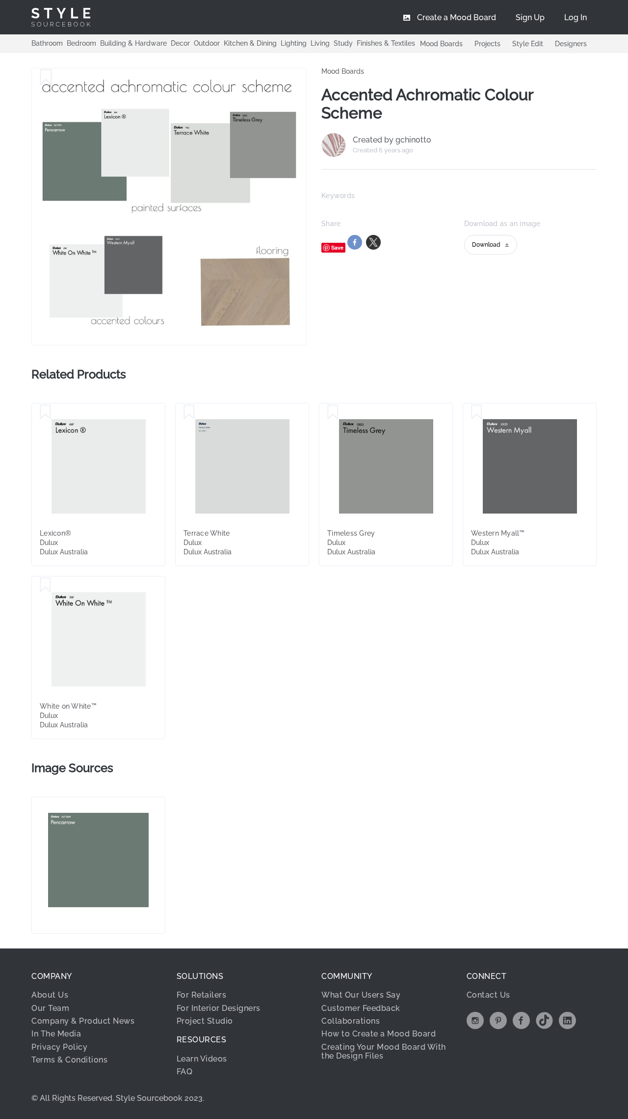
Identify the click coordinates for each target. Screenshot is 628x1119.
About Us (49, 995)
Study (343, 43)
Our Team (50, 1008)
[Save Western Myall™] (476, 412)
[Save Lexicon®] (45, 412)
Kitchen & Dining (250, 43)
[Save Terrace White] (189, 412)
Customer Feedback (360, 1008)
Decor (180, 43)
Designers (571, 44)
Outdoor (207, 43)
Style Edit (527, 44)
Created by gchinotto (392, 140)
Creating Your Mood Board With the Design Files (383, 1051)
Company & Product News (82, 1021)
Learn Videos (202, 1058)
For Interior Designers (219, 1008)
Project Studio (205, 1021)
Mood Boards (441, 44)
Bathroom (47, 43)
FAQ (185, 1071)
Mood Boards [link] (342, 71)
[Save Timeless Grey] (333, 412)
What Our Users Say (360, 995)
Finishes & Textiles (386, 43)
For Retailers (202, 995)
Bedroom (81, 43)
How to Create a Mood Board (378, 1033)
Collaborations (350, 1021)
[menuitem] (575, 17)
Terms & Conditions (69, 1059)
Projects (487, 44)
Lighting (294, 43)
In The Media (56, 1033)
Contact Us (488, 995)
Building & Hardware (133, 43)
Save (337, 247)
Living (320, 43)
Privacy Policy (59, 1047)
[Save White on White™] (45, 585)
